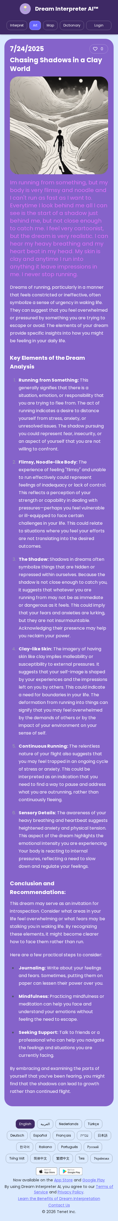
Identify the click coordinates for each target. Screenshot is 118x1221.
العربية (45, 1124)
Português (69, 1147)
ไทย (82, 1158)
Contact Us (59, 1205)
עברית (84, 1135)
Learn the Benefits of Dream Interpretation (59, 1198)
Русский (93, 1147)
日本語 (103, 1135)
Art (35, 25)
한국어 (25, 1147)
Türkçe (93, 1124)
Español (40, 1135)
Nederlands (68, 1124)
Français (63, 1135)
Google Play (93, 1180)
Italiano (45, 1147)
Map (50, 25)
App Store (63, 1180)
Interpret (17, 25)
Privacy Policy (70, 1192)
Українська (101, 1158)
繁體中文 (62, 1158)
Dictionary (71, 25)
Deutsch (17, 1135)
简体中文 (40, 1158)
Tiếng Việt (16, 1158)
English (25, 1124)
